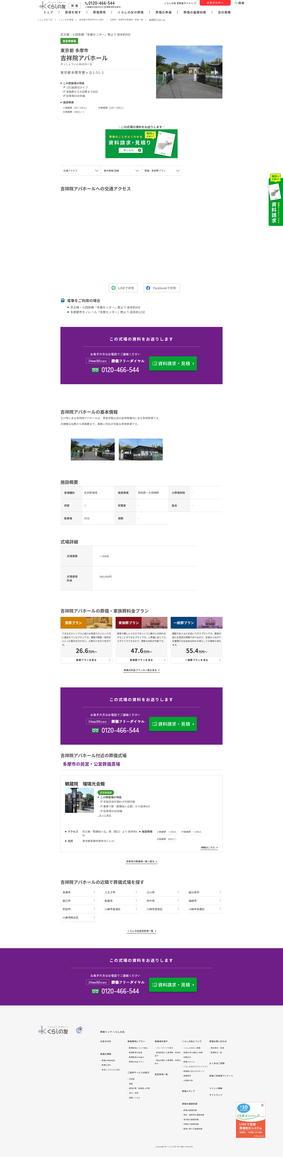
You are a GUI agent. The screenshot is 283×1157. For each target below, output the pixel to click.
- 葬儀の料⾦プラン (135, 1061)
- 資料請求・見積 (216, 1048)
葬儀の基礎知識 (195, 12)
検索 (241, 2)
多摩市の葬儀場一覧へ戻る (140, 861)
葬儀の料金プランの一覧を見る (140, 670)
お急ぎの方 (105, 1041)
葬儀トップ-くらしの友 (112, 1031)
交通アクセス (70, 170)
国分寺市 (194, 892)
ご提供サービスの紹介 (138, 1072)
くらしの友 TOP (45, 19)
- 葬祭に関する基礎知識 (192, 1128)
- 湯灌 (130, 1083)
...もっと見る (104, 815)
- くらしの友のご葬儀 (191, 1048)
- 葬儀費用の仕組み (135, 1057)
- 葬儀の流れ (105, 1065)
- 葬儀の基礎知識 (189, 1110)
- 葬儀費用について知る (137, 1048)
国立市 (67, 901)
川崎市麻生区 (71, 917)
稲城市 (193, 901)
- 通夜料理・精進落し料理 (138, 1088)
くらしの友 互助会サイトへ (178, 3)
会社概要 (224, 12)
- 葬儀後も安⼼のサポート (193, 1071)
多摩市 (67, 892)
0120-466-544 (120, 369)
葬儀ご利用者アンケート (221, 1075)
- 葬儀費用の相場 (134, 1052)
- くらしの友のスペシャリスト (195, 1066)
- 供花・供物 (132, 1093)
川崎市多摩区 (197, 909)
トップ (48, 12)
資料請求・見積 (174, 363)
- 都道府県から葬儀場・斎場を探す (168, 1054)
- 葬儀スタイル (188, 1061)
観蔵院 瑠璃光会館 (85, 783)
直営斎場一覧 (161, 1074)
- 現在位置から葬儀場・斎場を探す (168, 1062)
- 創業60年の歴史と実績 (192, 1052)
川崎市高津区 (113, 909)
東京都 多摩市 (74, 50)
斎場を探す (73, 12)
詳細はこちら (208, 847)
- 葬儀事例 (186, 1075)
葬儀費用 (99, 12)
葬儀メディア (188, 1091)
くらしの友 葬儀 (66, 19)
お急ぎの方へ (215, 2)
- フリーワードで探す (164, 1048)
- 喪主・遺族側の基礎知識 (193, 1114)
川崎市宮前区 (155, 909)
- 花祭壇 (131, 1079)
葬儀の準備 (164, 12)
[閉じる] (262, 1105)
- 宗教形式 (186, 1057)
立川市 (151, 892)
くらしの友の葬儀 (131, 12)
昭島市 (109, 901)
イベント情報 (215, 1088)
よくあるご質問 (217, 1063)
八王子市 (110, 892)
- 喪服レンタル (133, 1097)
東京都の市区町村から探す (91, 19)
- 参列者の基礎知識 (190, 1119)
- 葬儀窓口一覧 (215, 1052)
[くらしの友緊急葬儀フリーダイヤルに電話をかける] (103, 5)
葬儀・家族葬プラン (155, 170)
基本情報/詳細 (111, 170)
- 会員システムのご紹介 (110, 1069)
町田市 (67, 909)
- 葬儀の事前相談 (107, 1060)
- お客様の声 (187, 1080)
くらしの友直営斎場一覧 (140, 931)
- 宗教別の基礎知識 (190, 1124)
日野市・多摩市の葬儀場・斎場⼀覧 (126, 19)
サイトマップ (215, 1094)
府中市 (151, 901)
